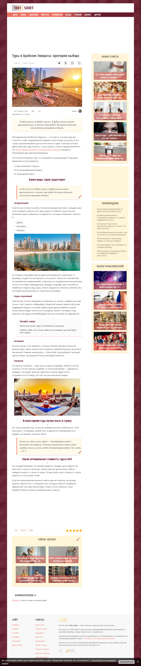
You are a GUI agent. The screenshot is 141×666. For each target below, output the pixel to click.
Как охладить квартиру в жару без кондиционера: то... (30, 559)
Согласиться (127, 662)
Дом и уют (39, 625)
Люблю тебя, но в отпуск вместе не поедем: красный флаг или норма (48, 331)
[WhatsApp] (72, 63)
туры (31, 530)
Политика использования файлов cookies (99, 638)
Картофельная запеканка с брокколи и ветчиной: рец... (110, 96)
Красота (39, 637)
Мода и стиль (41, 645)
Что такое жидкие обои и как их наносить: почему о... (110, 76)
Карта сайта (17, 645)
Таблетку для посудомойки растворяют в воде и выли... (110, 306)
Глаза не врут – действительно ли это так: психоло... (110, 137)
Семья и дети (41, 629)
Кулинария (40, 641)
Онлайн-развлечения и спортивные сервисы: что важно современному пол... (111, 217)
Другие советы (41, 657)
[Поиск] (119, 8)
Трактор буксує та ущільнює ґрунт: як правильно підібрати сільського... (112, 253)
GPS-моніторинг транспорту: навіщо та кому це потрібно (109, 239)
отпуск (23, 530)
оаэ (16, 530)
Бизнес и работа (42, 653)
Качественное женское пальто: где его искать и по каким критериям (112, 233)
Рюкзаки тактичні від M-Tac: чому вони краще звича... (63, 579)
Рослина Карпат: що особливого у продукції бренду (111, 246)
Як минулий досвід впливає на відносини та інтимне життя (110, 210)
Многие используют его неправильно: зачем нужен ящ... (110, 157)
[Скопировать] (79, 63)
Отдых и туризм (42, 649)
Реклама (15, 637)
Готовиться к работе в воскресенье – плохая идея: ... (110, 116)
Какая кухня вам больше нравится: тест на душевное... (110, 326)
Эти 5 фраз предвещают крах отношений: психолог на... (31, 579)
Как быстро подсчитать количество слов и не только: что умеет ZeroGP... (111, 226)
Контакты (16, 641)
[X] (66, 63)
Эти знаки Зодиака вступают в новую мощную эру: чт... (110, 285)
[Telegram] (59, 63)
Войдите (15, 600)
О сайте (15, 633)
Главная (15, 625)
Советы (15, 629)
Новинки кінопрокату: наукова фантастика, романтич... (110, 346)
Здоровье (39, 633)
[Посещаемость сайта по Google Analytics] (70, 650)
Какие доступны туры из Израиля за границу (42, 326)
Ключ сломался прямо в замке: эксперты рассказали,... (63, 559)
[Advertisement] (70, 34)
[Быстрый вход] (126, 8)
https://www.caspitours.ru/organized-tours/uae (38, 149)
